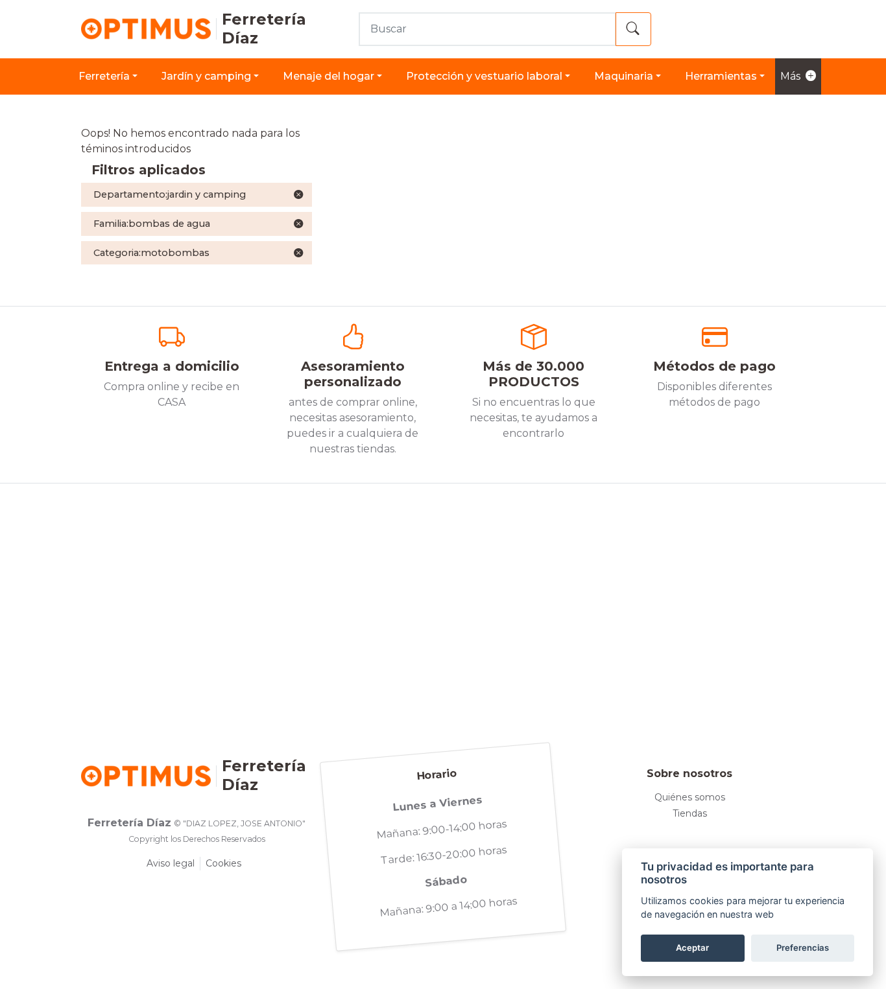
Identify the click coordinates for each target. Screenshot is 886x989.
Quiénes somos (689, 797)
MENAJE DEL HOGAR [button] (328, 76)
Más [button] (790, 76)
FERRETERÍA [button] (104, 76)
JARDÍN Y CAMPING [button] (206, 76)
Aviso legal (171, 863)
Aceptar (692, 947)
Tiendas (690, 813)
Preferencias (802, 947)
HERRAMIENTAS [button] (721, 76)
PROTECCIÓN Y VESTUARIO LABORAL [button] (484, 76)
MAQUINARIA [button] (623, 76)
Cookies (223, 863)
